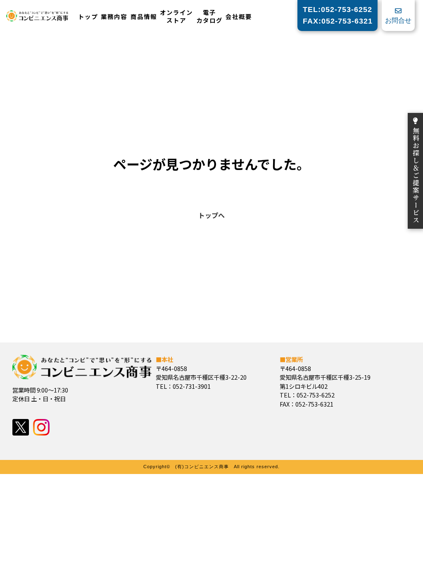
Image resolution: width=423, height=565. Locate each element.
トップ (88, 17)
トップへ (211, 215)
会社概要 (239, 17)
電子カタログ (209, 16)
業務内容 (114, 17)
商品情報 (144, 17)
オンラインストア (176, 16)
